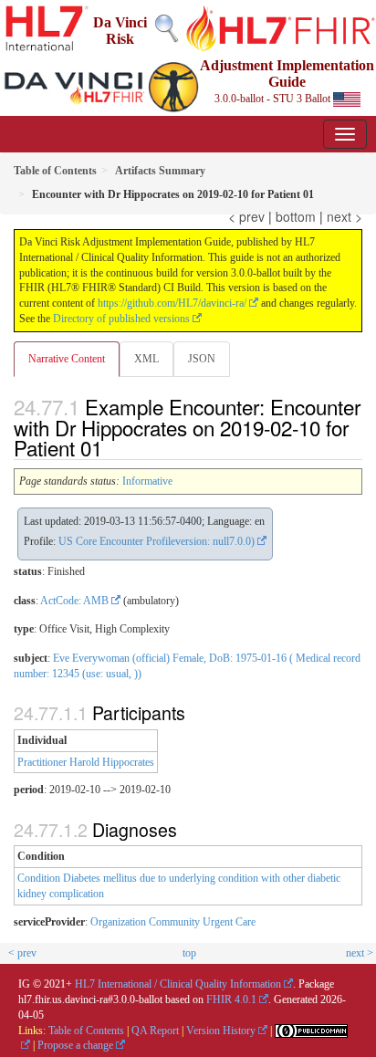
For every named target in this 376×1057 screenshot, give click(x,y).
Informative (147, 481)
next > (344, 216)
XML (146, 358)
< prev (246, 216)
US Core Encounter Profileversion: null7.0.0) (156, 541)
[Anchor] (112, 447)
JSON (201, 358)
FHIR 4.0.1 (231, 999)
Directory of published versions (121, 318)
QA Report (155, 1030)
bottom (296, 216)
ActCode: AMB (74, 600)
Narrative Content (66, 358)
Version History (221, 1030)
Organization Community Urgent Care (173, 922)
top (189, 953)
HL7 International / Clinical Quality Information (178, 984)
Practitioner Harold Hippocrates (85, 762)
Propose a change (75, 1045)
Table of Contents (86, 1030)
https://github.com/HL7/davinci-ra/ (172, 303)
